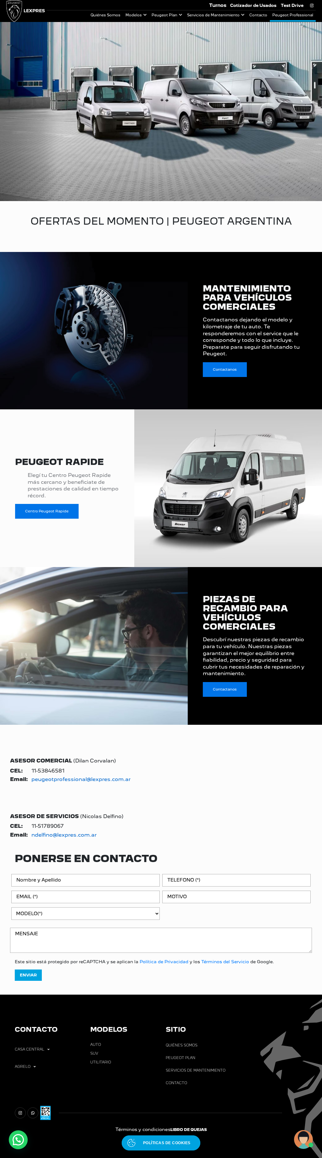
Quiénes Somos (105, 15)
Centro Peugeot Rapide (47, 511)
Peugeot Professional (292, 15)
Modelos (133, 15)
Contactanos (225, 369)
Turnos (217, 5)
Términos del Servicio (225, 961)
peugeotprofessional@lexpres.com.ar (80, 779)
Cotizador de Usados (253, 5)
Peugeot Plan (164, 15)
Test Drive (292, 5)
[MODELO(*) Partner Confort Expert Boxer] (85, 916)
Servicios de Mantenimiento (213, 15)
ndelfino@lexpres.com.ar (64, 835)
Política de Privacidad (164, 961)
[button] (18, 1139)
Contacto (258, 15)
